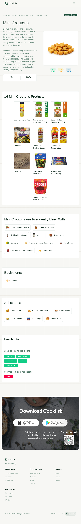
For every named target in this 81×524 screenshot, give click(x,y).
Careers (57, 477)
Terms (60, 514)
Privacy (53, 514)
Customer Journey (11, 473)
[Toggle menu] (74, 3)
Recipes (32, 480)
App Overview (35, 473)
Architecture (9, 480)
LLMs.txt (45, 514)
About (57, 473)
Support (33, 483)
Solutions (8, 477)
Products (33, 477)
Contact (57, 480)
